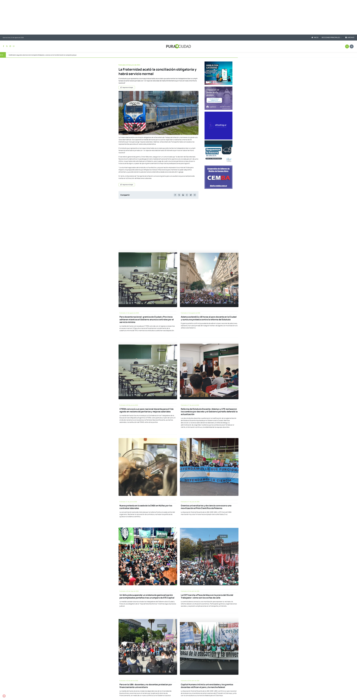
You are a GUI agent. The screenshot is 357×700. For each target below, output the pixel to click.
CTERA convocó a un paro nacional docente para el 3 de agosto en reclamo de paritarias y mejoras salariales (146, 410)
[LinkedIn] (183, 195)
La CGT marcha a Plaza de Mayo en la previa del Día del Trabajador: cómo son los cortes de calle (207, 596)
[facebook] (3, 46)
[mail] (13, 46)
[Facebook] (175, 195)
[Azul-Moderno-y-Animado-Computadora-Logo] (218, 112)
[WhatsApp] (187, 195)
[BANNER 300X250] (218, 62)
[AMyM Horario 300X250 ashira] (218, 141)
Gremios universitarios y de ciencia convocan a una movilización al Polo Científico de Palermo (206, 507)
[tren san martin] (158, 92)
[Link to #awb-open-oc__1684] (352, 46)
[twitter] (7, 46)
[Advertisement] (176, 17)
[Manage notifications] (4, 695)
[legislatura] (218, 87)
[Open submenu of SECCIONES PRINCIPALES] (340, 37)
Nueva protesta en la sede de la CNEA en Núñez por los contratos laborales (145, 507)
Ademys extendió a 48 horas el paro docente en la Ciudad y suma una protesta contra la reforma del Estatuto (209, 318)
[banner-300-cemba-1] (218, 166)
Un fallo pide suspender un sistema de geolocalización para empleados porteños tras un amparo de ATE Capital (146, 596)
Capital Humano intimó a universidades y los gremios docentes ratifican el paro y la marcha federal (207, 686)
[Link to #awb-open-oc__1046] (347, 46)
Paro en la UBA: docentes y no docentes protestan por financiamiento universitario (145, 686)
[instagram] (10, 46)
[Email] (195, 195)
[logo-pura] (178, 45)
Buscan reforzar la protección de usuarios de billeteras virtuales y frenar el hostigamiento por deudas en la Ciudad (43, 55)
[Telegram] (191, 195)
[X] (179, 195)
